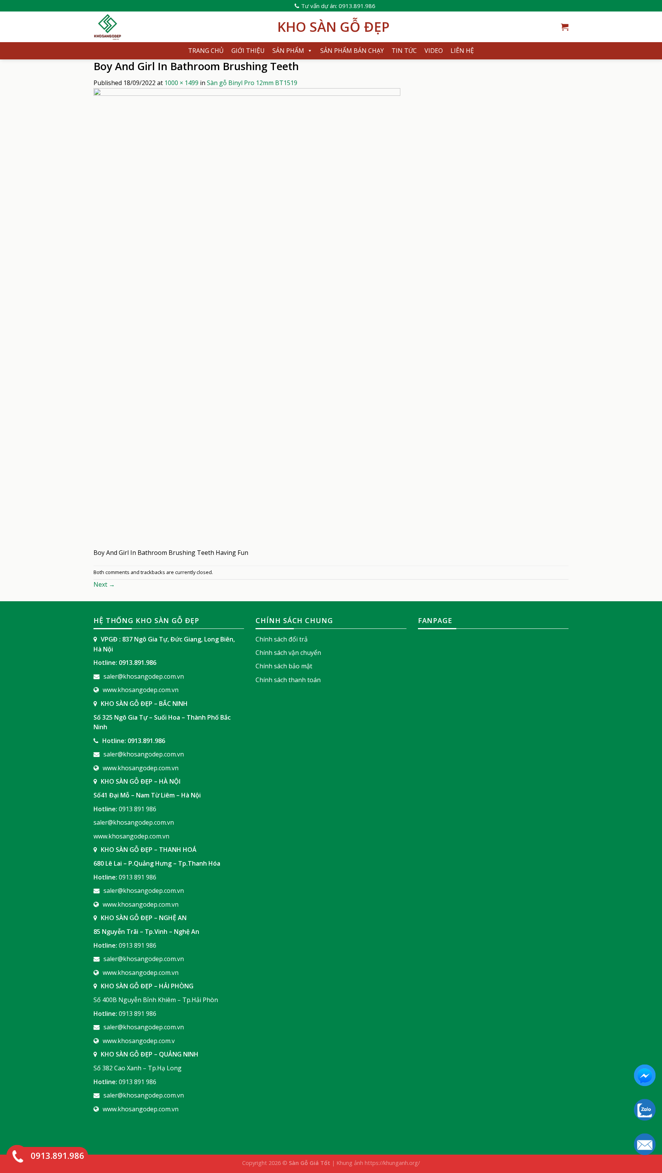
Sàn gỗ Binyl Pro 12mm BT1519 (252, 83)
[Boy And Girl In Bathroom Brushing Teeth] (246, 317)
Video (433, 50)
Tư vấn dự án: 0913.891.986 (338, 6)
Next (104, 584)
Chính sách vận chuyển (288, 652)
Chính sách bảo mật (284, 666)
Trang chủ (206, 50)
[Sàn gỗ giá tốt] (179, 26)
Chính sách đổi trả (282, 639)
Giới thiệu (248, 50)
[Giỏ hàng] (565, 26)
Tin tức (404, 50)
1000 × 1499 (181, 83)
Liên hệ (462, 50)
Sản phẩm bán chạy (352, 50)
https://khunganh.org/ (392, 1162)
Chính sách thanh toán (288, 680)
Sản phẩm (288, 50)
